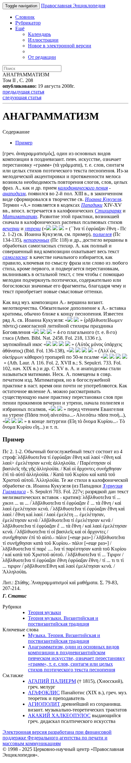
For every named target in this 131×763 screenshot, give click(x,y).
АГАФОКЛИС (44, 692)
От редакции (42, 57)
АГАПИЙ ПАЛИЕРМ (52, 681)
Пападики (91, 205)
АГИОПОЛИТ (44, 704)
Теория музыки (44, 612)
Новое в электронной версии (59, 45)
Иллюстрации (43, 40)
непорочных (36, 240)
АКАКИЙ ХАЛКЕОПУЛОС (59, 715)
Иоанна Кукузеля (103, 199)
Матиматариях (20, 216)
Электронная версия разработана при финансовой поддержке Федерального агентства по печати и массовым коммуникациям (57, 737)
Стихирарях (108, 210)
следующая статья (22, 97)
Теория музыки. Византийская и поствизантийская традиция (63, 621)
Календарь (39, 34)
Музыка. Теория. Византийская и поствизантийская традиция (64, 638)
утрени (33, 228)
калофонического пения (83, 188)
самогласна (15, 257)
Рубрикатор (28, 22)
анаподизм (14, 193)
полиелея (102, 234)
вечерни (11, 228)
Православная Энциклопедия (73, 5)
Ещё (19, 28)
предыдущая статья (23, 91)
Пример (23, 142)
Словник (25, 17)
